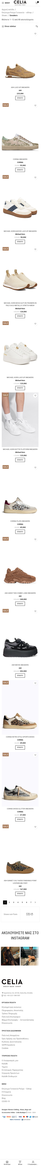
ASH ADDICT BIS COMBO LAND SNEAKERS (20, 593)
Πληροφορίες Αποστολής (12, 1010)
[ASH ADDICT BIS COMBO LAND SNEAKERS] (20, 563)
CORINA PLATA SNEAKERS (20, 521)
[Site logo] (20, 3)
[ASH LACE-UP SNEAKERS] (20, 57)
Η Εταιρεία (6, 1092)
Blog (3, 1098)
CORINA (20, 162)
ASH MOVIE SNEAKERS (20, 665)
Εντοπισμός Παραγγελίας (12, 1070)
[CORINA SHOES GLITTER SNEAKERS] (20, 779)
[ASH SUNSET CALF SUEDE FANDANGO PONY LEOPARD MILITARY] (20, 851)
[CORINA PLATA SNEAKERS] (20, 491)
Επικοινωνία (7, 1023)
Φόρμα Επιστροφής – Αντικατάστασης (18, 1020)
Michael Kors (20, 234)
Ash (20, 90)
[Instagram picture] (10, 956)
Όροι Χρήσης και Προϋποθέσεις (15, 1039)
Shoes (4, 15)
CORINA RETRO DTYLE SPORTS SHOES (20, 737)
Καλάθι (5, 1064)
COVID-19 (6, 1101)
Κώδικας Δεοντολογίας (12, 1042)
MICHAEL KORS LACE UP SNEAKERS (20, 377)
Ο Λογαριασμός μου (10, 1060)
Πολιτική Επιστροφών (11, 1017)
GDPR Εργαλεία (8, 1045)
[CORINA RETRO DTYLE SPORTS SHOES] (20, 707)
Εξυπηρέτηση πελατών (11, 1007)
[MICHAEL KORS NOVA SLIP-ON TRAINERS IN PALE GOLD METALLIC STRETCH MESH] (20, 273)
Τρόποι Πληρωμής (9, 1013)
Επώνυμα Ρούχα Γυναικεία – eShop (17, 12)
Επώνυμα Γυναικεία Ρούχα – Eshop (17, 1089)
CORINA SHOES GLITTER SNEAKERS (20, 809)
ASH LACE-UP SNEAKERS (20, 87)
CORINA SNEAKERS (20, 159)
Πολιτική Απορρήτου (10, 1035)
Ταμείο (5, 1067)
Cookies (5, 1048)
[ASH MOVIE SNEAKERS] (20, 635)
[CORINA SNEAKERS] (20, 129)
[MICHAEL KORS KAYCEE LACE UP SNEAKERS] (20, 201)
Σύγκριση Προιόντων (10, 1073)
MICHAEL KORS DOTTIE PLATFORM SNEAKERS (20, 449)
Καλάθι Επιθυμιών (9, 1076)
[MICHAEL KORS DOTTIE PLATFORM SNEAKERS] (20, 419)
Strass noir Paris (10, 914)
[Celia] (29, 914)
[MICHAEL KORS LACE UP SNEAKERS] (20, 347)
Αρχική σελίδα (8, 9)
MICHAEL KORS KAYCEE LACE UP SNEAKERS (20, 231)
